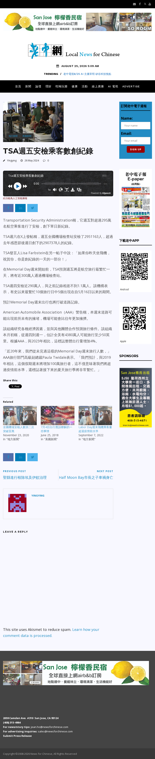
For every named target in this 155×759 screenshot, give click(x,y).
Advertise (131, 86)
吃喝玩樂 (62, 86)
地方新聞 (13, 135)
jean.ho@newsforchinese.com (49, 727)
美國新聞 (26, 135)
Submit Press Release (17, 736)
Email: (126, 133)
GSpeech (106, 193)
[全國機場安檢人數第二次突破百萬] (20, 415)
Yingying (12, 160)
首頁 (18, 86)
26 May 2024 (32, 160)
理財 (48, 86)
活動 (85, 86)
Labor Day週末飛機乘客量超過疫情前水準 (95, 429)
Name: (127, 118)
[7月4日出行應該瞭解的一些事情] (57, 415)
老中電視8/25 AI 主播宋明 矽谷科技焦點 (87, 73)
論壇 (38, 86)
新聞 (28, 86)
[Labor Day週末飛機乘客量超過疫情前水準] (95, 415)
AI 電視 (113, 86)
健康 (75, 86)
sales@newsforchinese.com (55, 731)
